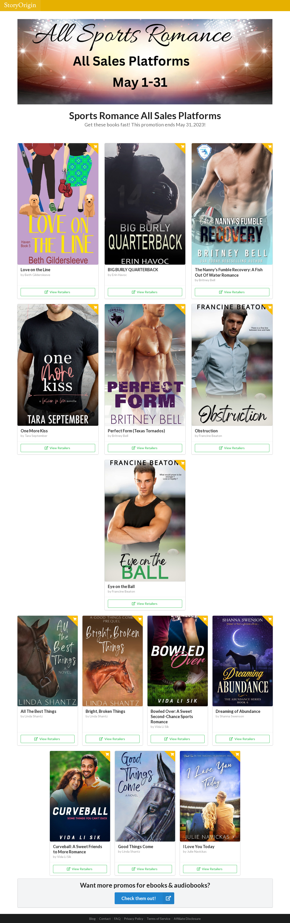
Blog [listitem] (92, 918)
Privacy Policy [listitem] (133, 918)
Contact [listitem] (105, 918)
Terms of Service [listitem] (158, 918)
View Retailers (60, 292)
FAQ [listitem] (117, 918)
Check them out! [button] (138, 898)
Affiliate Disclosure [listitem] (187, 918)
